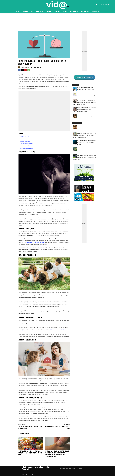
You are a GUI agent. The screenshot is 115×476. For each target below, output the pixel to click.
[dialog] (57, 238)
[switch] (74, 238)
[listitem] (57, 234)
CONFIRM (48, 257)
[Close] (80, 216)
